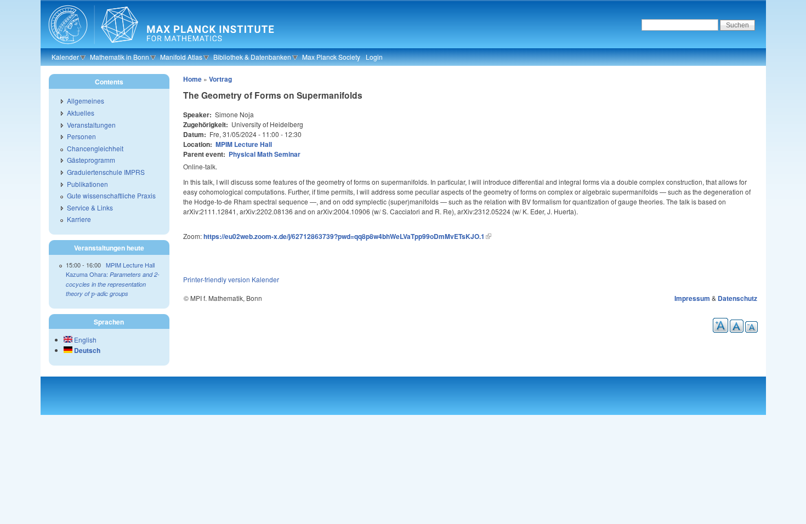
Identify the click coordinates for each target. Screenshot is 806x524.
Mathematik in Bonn (119, 56)
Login (374, 56)
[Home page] (160, 47)
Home (192, 79)
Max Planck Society (331, 56)
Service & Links (90, 207)
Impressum (692, 298)
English (84, 339)
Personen (81, 136)
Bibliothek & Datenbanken (252, 56)
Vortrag (220, 79)
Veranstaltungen (91, 124)
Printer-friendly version (216, 279)
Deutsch (86, 350)
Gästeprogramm (91, 159)
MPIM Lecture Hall (243, 144)
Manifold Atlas (181, 56)
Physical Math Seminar (264, 154)
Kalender (65, 56)
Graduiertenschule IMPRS (106, 171)
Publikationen (87, 184)
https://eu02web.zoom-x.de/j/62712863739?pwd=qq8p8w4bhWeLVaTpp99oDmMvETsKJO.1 (344, 236)
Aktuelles (80, 112)
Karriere (79, 219)
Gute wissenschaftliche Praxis (111, 195)
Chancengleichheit (95, 148)
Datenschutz (737, 298)
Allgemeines (85, 100)
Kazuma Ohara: (113, 284)
